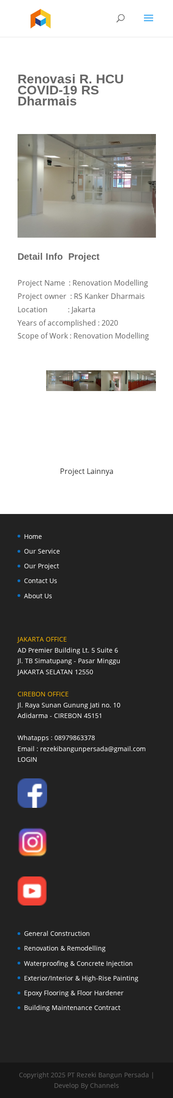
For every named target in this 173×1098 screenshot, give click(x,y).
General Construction (57, 933)
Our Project (41, 565)
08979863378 (74, 737)
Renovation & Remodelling (65, 948)
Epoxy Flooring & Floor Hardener (74, 992)
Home (33, 536)
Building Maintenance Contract (72, 1007)
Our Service (42, 551)
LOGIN (27, 759)
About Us (38, 595)
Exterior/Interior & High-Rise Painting (81, 978)
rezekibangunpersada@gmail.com (93, 748)
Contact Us (40, 580)
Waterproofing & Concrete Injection (78, 963)
